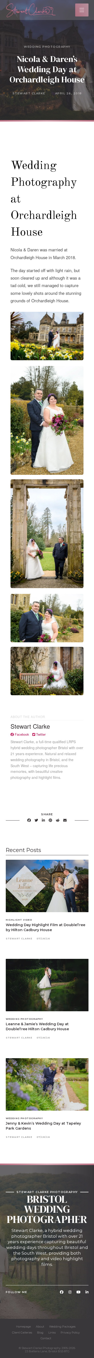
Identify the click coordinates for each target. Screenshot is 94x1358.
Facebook (21, 734)
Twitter (40, 734)
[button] (81, 10)
